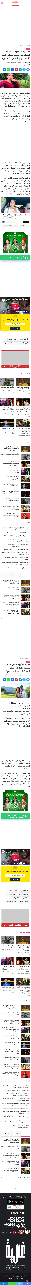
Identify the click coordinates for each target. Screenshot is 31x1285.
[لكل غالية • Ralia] (15, 3)
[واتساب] (8, 69)
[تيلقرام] (4, 69)
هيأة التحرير (10, 1279)
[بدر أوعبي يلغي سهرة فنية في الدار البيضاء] (7, 382)
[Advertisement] (15, 25)
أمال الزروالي (26, 62)
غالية (4, 1276)
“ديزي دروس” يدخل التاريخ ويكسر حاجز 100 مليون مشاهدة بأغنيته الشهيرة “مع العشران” (23, 389)
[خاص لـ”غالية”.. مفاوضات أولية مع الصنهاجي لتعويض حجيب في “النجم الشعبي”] (25, 508)
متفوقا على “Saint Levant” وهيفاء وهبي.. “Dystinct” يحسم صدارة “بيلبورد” (10, 493)
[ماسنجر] (12, 69)
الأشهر (16, 575)
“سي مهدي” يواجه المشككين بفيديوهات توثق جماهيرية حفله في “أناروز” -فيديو (23, 410)
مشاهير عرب (7, 343)
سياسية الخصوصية (18, 1279)
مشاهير (21, 45)
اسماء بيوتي (12, 339)
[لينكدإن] (20, 69)
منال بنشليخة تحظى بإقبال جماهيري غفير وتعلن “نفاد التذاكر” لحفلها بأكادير (10, 515)
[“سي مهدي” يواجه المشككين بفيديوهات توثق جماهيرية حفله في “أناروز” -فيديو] (23, 402)
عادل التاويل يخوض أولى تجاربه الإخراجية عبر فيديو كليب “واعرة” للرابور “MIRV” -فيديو (23, 431)
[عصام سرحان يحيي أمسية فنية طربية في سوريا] (7, 423)
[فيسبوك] (28, 69)
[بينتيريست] (16, 69)
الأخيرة (25, 575)
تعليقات (6, 575)
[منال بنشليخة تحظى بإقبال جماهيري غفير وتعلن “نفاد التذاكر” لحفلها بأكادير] (25, 516)
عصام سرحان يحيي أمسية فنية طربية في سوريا (7, 429)
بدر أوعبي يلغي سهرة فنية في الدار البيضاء (7, 388)
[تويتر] (24, 69)
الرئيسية (26, 45)
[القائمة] (2, 4)
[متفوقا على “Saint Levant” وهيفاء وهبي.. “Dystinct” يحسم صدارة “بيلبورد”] (25, 494)
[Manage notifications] (27, 1281)
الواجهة (25, 343)
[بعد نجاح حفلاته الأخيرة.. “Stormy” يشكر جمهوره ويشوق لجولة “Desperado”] (7, 402)
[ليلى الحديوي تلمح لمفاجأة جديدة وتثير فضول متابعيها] (25, 501)
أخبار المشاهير (24, 339)
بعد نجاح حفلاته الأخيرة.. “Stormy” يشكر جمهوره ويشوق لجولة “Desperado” (7, 409)
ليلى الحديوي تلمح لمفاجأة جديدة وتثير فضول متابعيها (11, 499)
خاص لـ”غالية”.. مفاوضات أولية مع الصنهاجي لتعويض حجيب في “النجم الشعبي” (10, 507)
